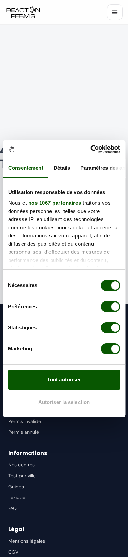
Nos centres (21, 465)
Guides (16, 487)
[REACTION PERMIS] (23, 12)
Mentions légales (26, 541)
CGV (13, 552)
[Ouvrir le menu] (115, 12)
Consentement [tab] (25, 168)
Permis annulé (23, 432)
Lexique (16, 497)
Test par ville (22, 476)
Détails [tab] (61, 168)
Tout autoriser (64, 379)
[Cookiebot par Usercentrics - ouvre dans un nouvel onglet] (91, 149)
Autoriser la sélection (64, 402)
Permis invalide (24, 421)
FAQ (12, 508)
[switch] (110, 306)
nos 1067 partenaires (54, 203)
